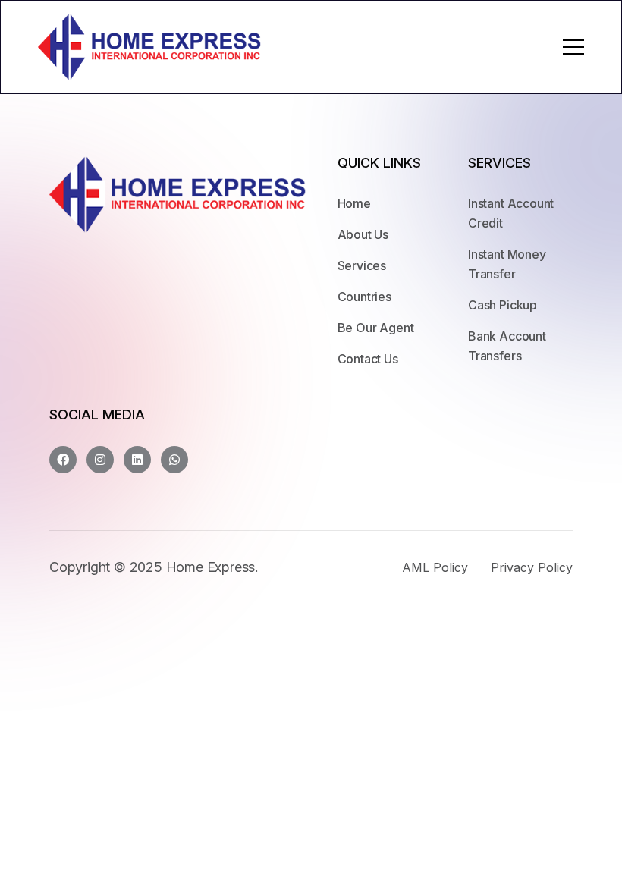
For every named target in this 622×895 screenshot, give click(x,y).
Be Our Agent (376, 327)
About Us (363, 234)
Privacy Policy (532, 567)
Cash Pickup (502, 304)
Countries (364, 296)
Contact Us (368, 358)
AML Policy (435, 567)
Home (354, 203)
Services (362, 265)
